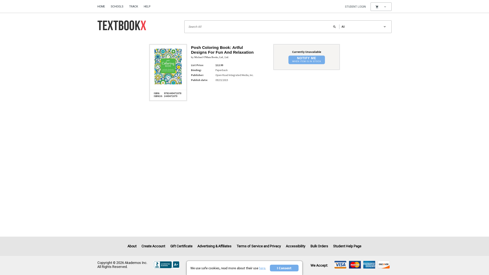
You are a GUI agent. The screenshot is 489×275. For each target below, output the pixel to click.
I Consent (284, 268)
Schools (117, 6)
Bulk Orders (319, 246)
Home (101, 6)
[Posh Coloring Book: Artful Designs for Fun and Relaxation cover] (168, 84)
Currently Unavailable (306, 52)
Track (133, 6)
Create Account (153, 246)
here (262, 268)
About (132, 246)
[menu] (381, 6)
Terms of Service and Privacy (259, 246)
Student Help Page (347, 246)
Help (147, 6)
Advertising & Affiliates (215, 246)
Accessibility (295, 246)
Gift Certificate (181, 246)
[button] (381, 6)
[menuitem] (102, 5)
